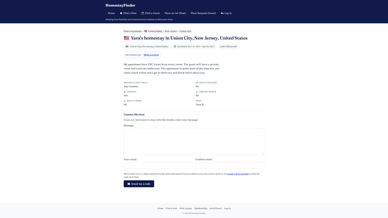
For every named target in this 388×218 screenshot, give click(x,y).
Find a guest (186, 208)
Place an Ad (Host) (175, 13)
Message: (129, 125)
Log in (228, 13)
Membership (200, 208)
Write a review (151, 54)
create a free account (238, 173)
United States (153, 31)
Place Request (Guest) (203, 13)
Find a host (171, 208)
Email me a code (140, 183)
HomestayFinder (120, 5)
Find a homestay (133, 31)
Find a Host (130, 13)
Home (111, 13)
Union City (185, 31)
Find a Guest (152, 13)
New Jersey (171, 31)
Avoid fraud (216, 208)
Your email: (130, 159)
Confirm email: (203, 159)
